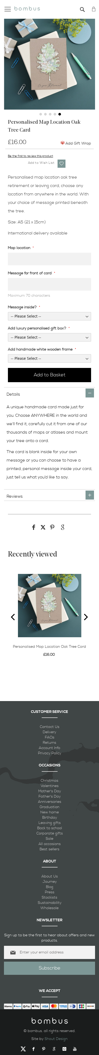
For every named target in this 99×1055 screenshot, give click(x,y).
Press (49, 892)
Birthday (49, 817)
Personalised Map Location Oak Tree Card (49, 646)
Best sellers (49, 849)
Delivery (49, 732)
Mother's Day (49, 791)
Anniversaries (49, 801)
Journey (50, 881)
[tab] (49, 393)
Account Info (49, 748)
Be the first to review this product (30, 156)
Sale (49, 838)
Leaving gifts (50, 823)
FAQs (49, 737)
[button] (40, 114)
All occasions (50, 844)
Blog (49, 887)
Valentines (50, 786)
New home (49, 812)
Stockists (49, 897)
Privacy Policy (49, 753)
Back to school (49, 828)
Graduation (49, 807)
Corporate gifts (49, 833)
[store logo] (27, 8)
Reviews (15, 496)
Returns (49, 742)
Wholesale (49, 908)
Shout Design (56, 1039)
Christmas (49, 780)
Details (13, 394)
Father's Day (50, 796)
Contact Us (49, 727)
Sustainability (50, 902)
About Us (49, 876)
